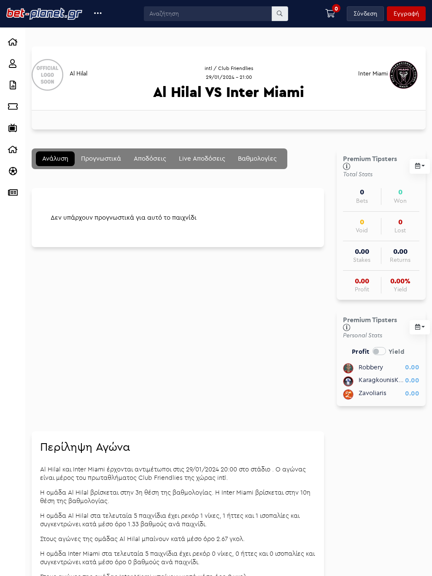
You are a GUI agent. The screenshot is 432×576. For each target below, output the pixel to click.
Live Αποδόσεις (202, 158)
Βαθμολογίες (257, 158)
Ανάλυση (55, 158)
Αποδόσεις (150, 158)
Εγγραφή (406, 13)
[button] (98, 14)
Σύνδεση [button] (365, 13)
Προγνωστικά (101, 158)
